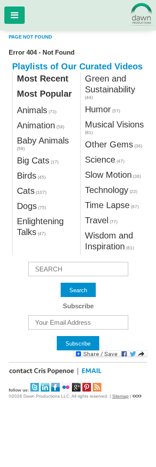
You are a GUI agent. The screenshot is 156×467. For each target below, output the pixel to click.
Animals (32, 110)
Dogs (27, 206)
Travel (96, 220)
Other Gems (109, 144)
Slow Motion (108, 175)
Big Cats (33, 160)
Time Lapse (107, 205)
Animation (36, 125)
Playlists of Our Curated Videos (77, 66)
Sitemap (120, 396)
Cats (26, 191)
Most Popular (44, 93)
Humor (98, 109)
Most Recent (42, 78)
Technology (106, 190)
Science (100, 159)
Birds (26, 175)
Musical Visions (114, 124)
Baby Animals (43, 140)
